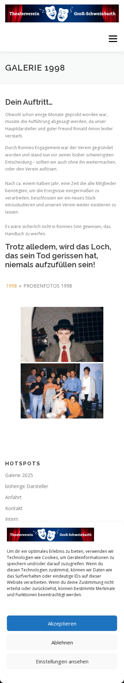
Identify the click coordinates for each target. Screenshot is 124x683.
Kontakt (14, 508)
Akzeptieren (62, 623)
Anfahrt (13, 497)
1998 (11, 285)
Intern (11, 519)
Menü (112, 39)
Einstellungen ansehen (62, 661)
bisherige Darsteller (26, 486)
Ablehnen (62, 642)
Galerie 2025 (19, 475)
